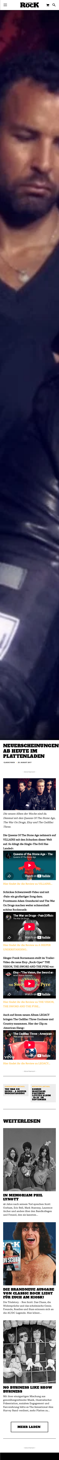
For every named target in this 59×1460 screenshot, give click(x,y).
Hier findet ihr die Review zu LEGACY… (26, 1063)
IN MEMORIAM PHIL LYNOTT (23, 1197)
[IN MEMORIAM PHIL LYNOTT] (29, 1159)
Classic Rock (9, 762)
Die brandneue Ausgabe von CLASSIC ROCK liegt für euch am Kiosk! (28, 1293)
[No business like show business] (29, 1351)
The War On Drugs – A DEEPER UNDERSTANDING (15, 1091)
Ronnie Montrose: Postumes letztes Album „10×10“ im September (41, 1094)
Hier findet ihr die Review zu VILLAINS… (27, 883)
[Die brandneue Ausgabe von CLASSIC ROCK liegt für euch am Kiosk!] (29, 1253)
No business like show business (27, 1389)
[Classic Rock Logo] (29, 5)
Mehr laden (29, 1427)
